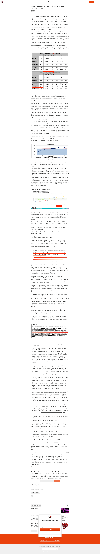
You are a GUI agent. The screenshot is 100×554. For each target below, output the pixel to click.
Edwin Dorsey (33, 10)
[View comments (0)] (36, 14)
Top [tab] (32, 505)
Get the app (55, 549)
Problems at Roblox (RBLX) (37, 508)
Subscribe (91, 1)
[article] (50, 510)
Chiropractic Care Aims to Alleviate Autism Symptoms (53, 412)
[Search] (85, 2)
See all (33, 530)
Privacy (50, 546)
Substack (44, 551)
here (60, 478)
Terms (53, 546)
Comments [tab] (33, 492)
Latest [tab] (35, 505)
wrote (67, 452)
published (47, 16)
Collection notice (58, 546)
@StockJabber (34, 475)
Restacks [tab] (37, 492)
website (54, 45)
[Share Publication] (87, 2)
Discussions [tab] (39, 505)
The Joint (56, 431)
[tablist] (35, 492)
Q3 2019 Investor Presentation (51, 209)
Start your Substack (47, 549)
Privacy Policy (58, 532)
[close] (60, 516)
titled (47, 423)
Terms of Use (55, 531)
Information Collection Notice (49, 532)
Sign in (96, 1)
